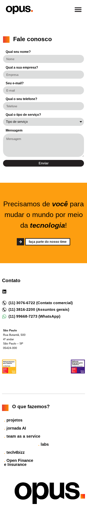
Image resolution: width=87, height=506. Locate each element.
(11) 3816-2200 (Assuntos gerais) (38, 309)
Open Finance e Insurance (18, 462)
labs (43, 444)
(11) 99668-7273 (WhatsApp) (34, 316)
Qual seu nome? (18, 51)
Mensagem (14, 130)
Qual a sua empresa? (22, 67)
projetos (13, 420)
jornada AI (15, 428)
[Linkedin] (4, 291)
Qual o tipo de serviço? (23, 114)
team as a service (22, 436)
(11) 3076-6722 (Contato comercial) (40, 303)
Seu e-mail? (15, 83)
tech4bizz (14, 452)
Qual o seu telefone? (21, 99)
